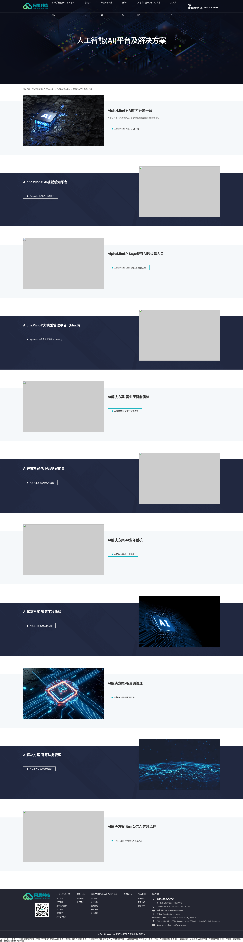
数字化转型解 (62, 906)
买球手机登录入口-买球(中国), (43, 89)
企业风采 (94, 913)
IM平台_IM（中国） (8, 939)
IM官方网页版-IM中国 (13, 941)
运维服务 (60, 913)
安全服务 (60, 910)
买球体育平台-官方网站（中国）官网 (142, 939)
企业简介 (94, 899)
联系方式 (141, 902)
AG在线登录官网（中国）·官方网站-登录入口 (38, 939)
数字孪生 (60, 902)
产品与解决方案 (62, 89)
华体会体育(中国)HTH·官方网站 (174, 939)
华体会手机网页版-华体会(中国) (73, 939)
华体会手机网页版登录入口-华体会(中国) (106, 939)
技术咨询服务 (62, 917)
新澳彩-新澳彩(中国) (198, 939)
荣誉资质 (94, 910)
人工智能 (60, 899)
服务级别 (80, 899)
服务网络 (80, 902)
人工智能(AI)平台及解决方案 (81, 89)
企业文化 (94, 902)
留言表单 (141, 906)
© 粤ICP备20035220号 (106, 934)
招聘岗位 (141, 899)
